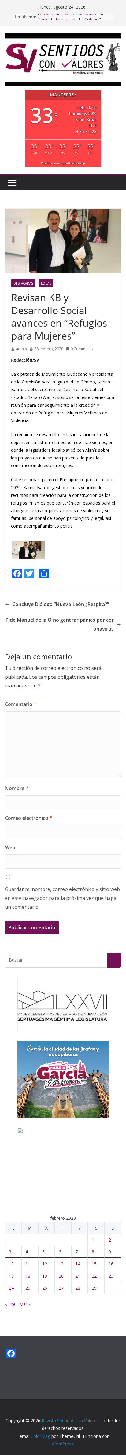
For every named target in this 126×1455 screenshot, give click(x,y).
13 (61, 1264)
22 (94, 1276)
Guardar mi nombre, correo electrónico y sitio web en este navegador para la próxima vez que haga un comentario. (62, 898)
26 (44, 1288)
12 (44, 1264)
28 (77, 1288)
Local (46, 283)
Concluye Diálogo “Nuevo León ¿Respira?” (60, 604)
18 (27, 1276)
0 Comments (82, 348)
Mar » (25, 1304)
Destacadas (23, 283)
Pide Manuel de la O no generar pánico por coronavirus (60, 624)
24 (11, 1288)
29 (94, 1288)
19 (44, 1276)
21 (77, 1276)
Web (10, 847)
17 (11, 1276)
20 (61, 1276)
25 (27, 1288)
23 (111, 1276)
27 (61, 1288)
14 (77, 1264)
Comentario (20, 704)
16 (111, 1264)
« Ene (10, 1304)
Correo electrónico (28, 818)
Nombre (16, 788)
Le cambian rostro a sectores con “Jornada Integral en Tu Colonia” (71, 20)
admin (21, 348)
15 (94, 1264)
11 (27, 1264)
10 (11, 1264)
